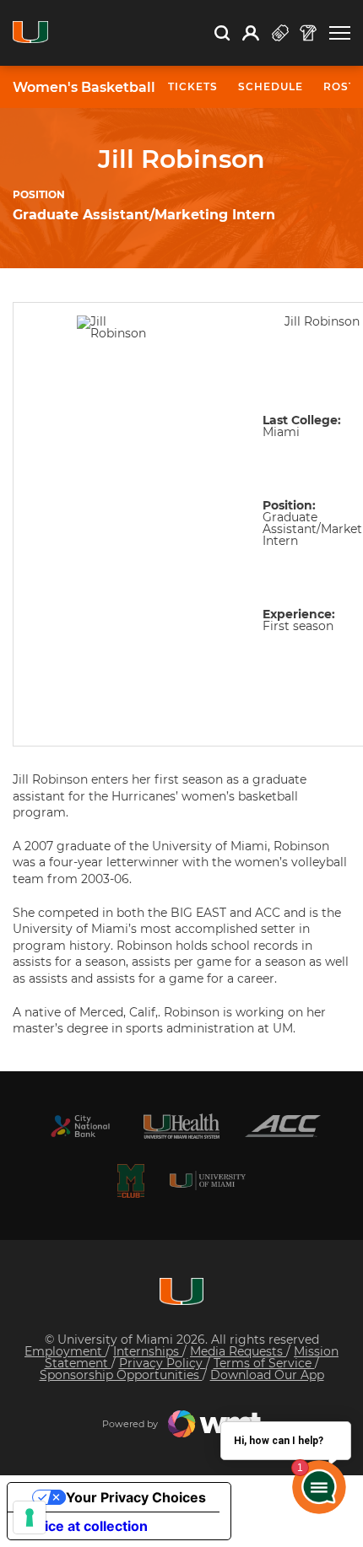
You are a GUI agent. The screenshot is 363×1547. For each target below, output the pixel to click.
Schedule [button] (270, 86)
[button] (339, 33)
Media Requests (238, 1351)
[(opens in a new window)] (80, 1126)
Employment (65, 1351)
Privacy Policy (162, 1363)
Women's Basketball (84, 87)
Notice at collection (84, 1525)
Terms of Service (264, 1363)
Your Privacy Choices (136, 1497)
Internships (147, 1351)
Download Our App (267, 1375)
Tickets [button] (193, 86)
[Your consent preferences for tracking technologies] (30, 1517)
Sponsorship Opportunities (121, 1375)
